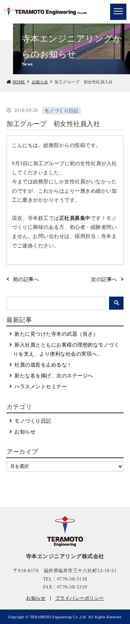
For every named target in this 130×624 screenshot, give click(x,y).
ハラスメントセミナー (40, 386)
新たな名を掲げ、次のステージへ (53, 375)
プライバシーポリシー (79, 598)
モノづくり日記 (32, 421)
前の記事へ (26, 279)
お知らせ (40, 82)
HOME (19, 82)
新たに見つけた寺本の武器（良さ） (56, 334)
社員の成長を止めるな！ (43, 365)
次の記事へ (104, 279)
